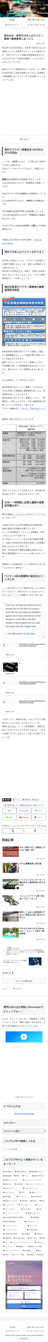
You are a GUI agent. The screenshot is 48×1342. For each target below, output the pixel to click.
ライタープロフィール (35, 1331)
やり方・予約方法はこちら (33, 408)
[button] (39, 817)
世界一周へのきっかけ (35, 1327)
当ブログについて (12, 1331)
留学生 (37, 800)
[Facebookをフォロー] (35, 830)
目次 (22, 139)
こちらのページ (21, 514)
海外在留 (28, 800)
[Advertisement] (24, 109)
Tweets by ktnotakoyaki (24, 1114)
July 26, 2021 (29, 634)
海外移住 (8, 800)
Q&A (32, 564)
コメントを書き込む (24, 981)
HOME (12, 1327)
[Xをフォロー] (13, 830)
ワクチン (18, 800)
